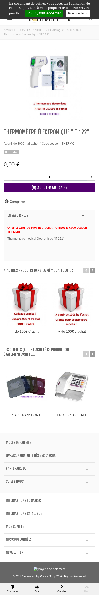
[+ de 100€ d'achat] (72, 304)
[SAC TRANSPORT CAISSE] (26, 387)
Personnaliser (77, 13)
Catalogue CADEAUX (64, 30)
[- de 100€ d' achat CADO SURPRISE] (26, 304)
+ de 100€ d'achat (72, 331)
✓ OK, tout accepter (44, 13)
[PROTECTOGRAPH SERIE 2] (72, 387)
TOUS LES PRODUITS (32, 30)
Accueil (8, 30)
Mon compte (15, 527)
